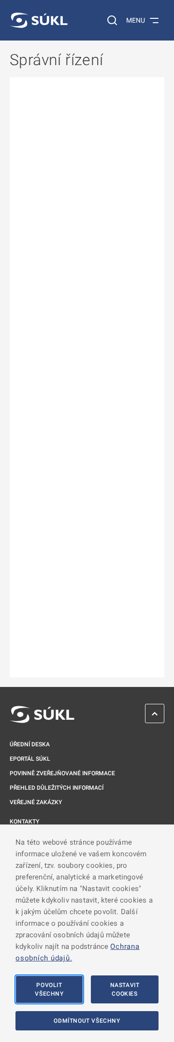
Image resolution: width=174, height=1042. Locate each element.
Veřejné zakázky (36, 802)
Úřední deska (30, 744)
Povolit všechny (49, 989)
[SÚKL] (39, 20)
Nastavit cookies (125, 989)
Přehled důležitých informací (56, 787)
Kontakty (24, 821)
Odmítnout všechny (87, 1020)
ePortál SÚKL (30, 758)
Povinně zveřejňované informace (62, 773)
